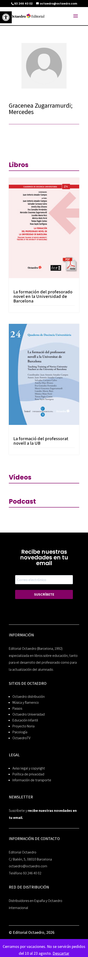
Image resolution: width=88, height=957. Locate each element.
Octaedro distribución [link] (28, 696)
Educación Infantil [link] (25, 720)
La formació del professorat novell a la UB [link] (40, 441)
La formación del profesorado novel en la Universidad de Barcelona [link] (42, 296)
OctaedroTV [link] (21, 738)
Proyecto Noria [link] (23, 726)
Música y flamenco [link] (25, 702)
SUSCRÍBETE (44, 594)
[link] (6, 17)
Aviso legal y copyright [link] (28, 768)
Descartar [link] (61, 953)
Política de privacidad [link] (28, 774)
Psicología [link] (19, 732)
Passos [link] (17, 708)
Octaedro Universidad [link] (28, 714)
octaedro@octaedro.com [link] (28, 866)
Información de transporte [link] (31, 780)
